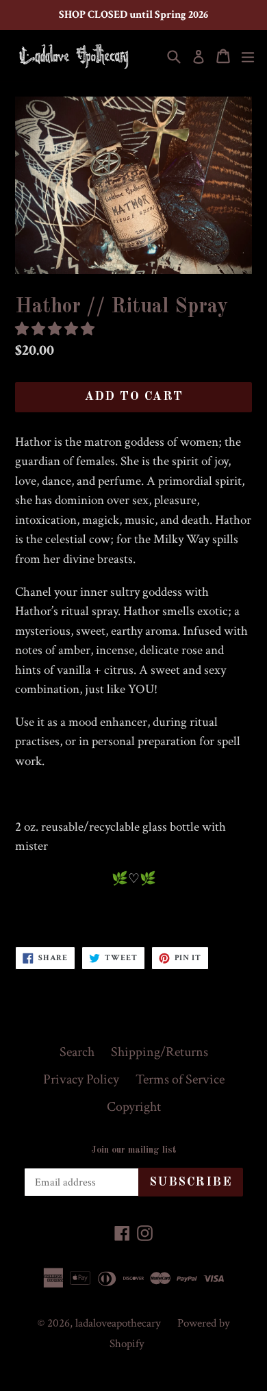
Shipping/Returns (159, 1052)
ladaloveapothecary (118, 1323)
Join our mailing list (134, 1150)
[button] (56, 329)
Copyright (134, 1107)
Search (77, 1052)
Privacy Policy (81, 1079)
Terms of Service (180, 1079)
